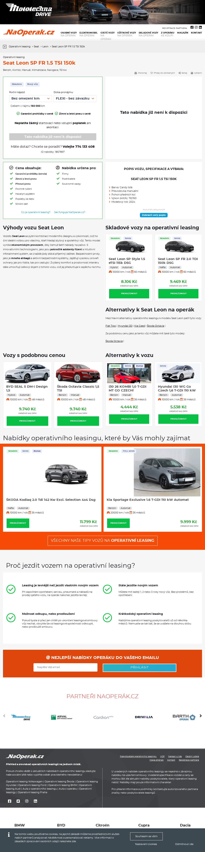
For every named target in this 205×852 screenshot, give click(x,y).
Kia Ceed (139, 326)
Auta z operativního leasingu (40, 789)
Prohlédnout (129, 294)
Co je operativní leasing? (35, 212)
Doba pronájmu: (63, 92)
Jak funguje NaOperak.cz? (69, 212)
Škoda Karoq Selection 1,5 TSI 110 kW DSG (141, 499)
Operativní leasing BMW (62, 785)
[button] (201, 717)
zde (74, 841)
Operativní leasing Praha (32, 792)
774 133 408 (85, 146)
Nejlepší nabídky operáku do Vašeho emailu (104, 658)
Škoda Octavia (155, 326)
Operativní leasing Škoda (59, 781)
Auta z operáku (68, 789)
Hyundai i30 (125, 326)
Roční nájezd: (17, 92)
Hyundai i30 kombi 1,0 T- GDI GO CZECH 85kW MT (129, 390)
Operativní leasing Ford (32, 785)
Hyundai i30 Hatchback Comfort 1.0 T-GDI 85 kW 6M (85, 390)
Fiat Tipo (111, 326)
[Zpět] (5, 46)
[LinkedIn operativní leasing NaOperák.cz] (200, 27)
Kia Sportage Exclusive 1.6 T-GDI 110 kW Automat (47, 499)
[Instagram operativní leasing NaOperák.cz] (196, 27)
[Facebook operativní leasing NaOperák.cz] (192, 27)
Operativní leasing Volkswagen (24, 781)
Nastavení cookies (146, 844)
